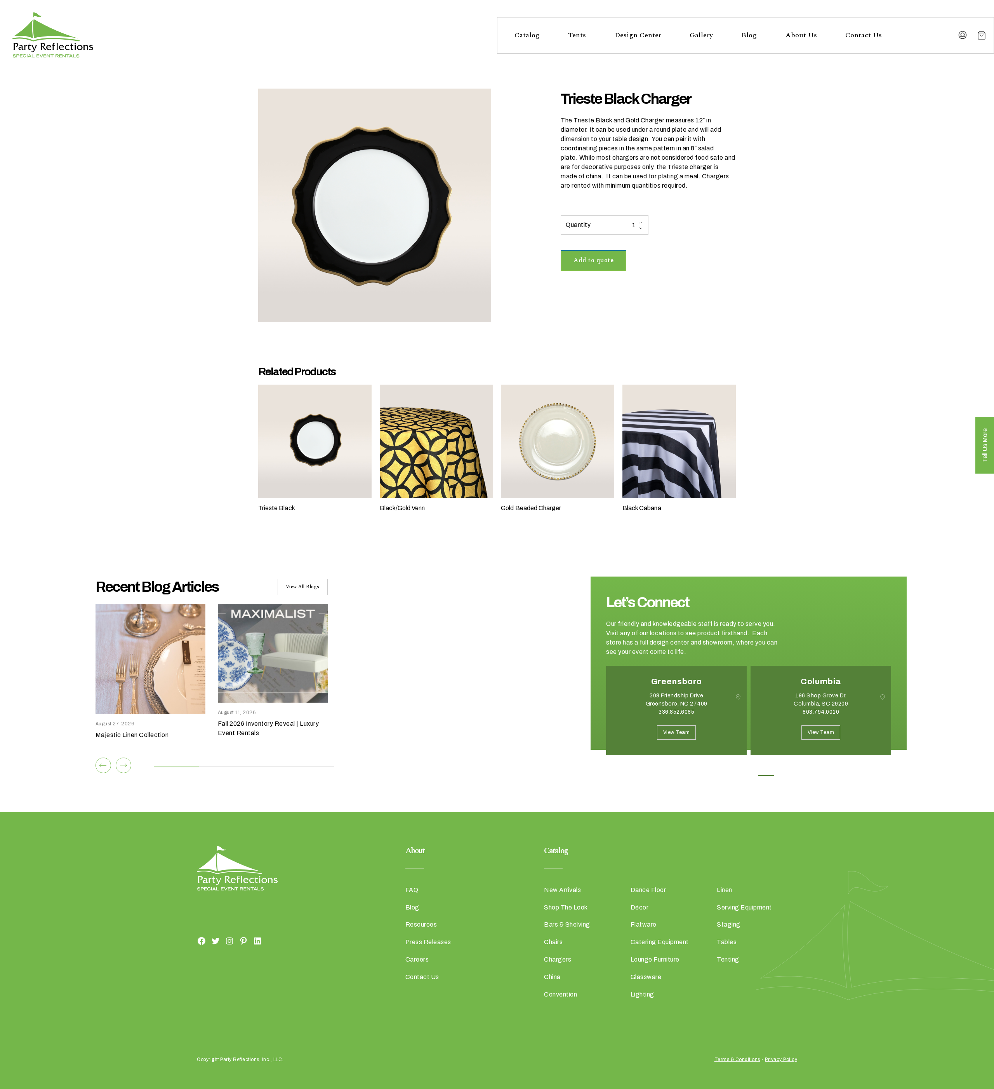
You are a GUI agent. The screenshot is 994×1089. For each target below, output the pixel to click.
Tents (577, 35)
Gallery (701, 35)
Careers (417, 959)
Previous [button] (612, 767)
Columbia (821, 681)
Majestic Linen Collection (132, 735)
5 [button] (784, 775)
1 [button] (714, 775)
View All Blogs (303, 587)
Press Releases (428, 942)
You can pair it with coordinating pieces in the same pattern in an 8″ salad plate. (637, 148)
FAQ (412, 890)
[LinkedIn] (257, 941)
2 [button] (731, 775)
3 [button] (749, 775)
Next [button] (633, 767)
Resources (421, 924)
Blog (749, 35)
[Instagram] (229, 941)
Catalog (527, 35)
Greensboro (676, 681)
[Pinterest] (243, 941)
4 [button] (766, 775)
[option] (676, 716)
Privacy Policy (781, 1059)
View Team (676, 732)
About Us (801, 35)
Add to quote (593, 260)
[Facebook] (201, 941)
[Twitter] (215, 941)
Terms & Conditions (737, 1059)
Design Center (638, 35)
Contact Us (863, 35)
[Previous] (103, 765)
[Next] (123, 765)
